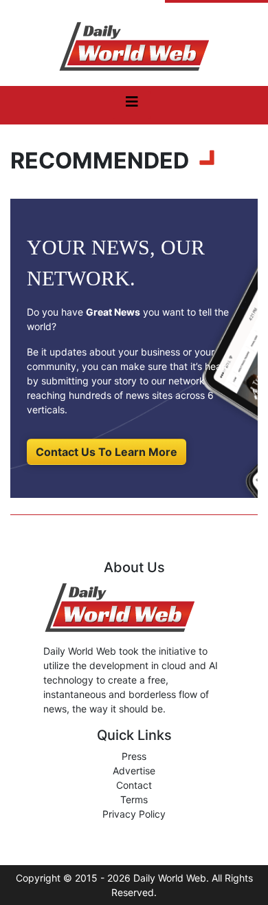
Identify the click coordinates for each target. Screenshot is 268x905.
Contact (134, 785)
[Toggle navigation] (132, 105)
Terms (134, 799)
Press (134, 756)
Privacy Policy (134, 814)
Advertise (134, 770)
